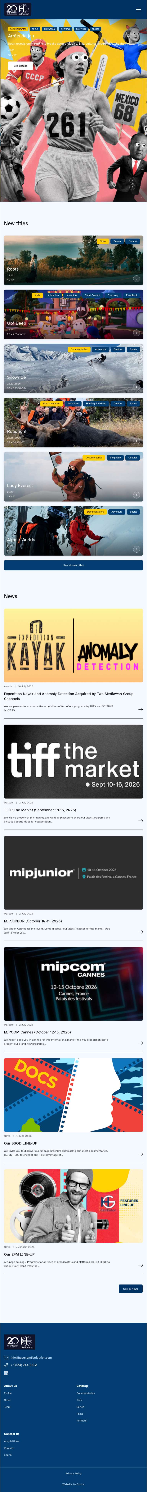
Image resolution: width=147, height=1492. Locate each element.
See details (20, 65)
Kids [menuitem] (79, 1400)
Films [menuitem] (80, 1413)
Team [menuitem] (7, 1407)
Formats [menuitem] (82, 1420)
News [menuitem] (7, 1400)
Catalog (82, 1386)
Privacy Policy (74, 1473)
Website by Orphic (73, 1484)
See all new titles (73, 565)
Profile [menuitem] (8, 1393)
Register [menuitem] (9, 1448)
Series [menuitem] (80, 1407)
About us (10, 1386)
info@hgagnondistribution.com (31, 1358)
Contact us (12, 1434)
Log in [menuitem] (8, 1455)
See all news (130, 1288)
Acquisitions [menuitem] (11, 1441)
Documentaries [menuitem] (86, 1393)
